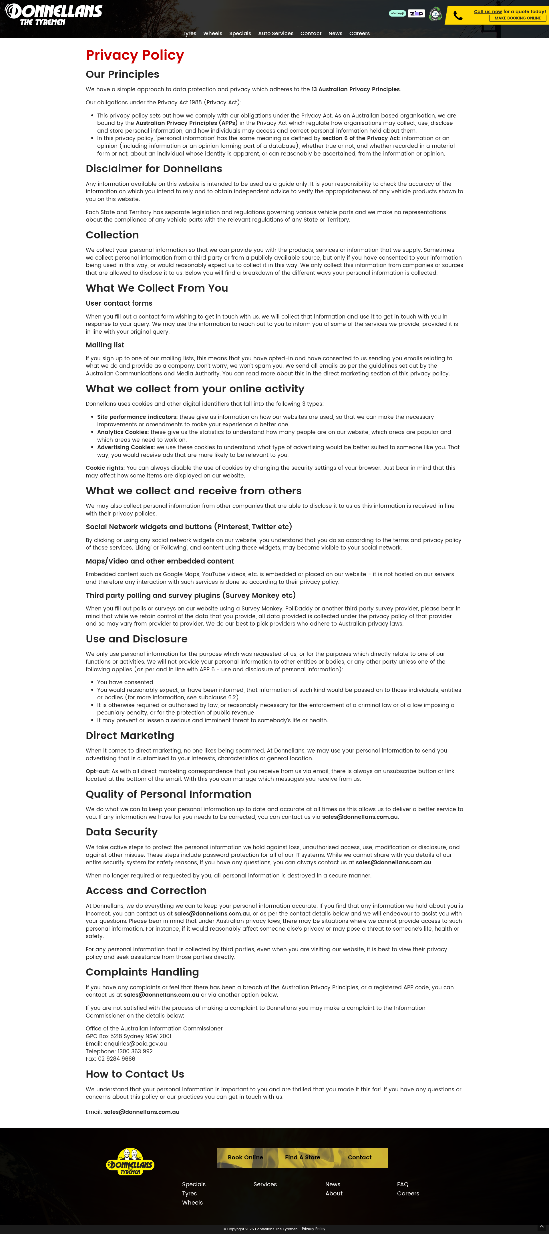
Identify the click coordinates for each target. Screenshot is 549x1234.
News (336, 34)
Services (265, 1184)
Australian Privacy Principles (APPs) (187, 123)
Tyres (189, 34)
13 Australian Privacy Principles (356, 89)
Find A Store (302, 1158)
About (334, 1194)
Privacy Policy (313, 1229)
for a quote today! (510, 11)
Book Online (245, 1158)
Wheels (212, 34)
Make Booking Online (518, 18)
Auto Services (276, 34)
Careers (359, 34)
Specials (240, 34)
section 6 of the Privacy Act (360, 138)
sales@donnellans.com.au (360, 817)
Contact (311, 34)
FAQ (403, 1184)
